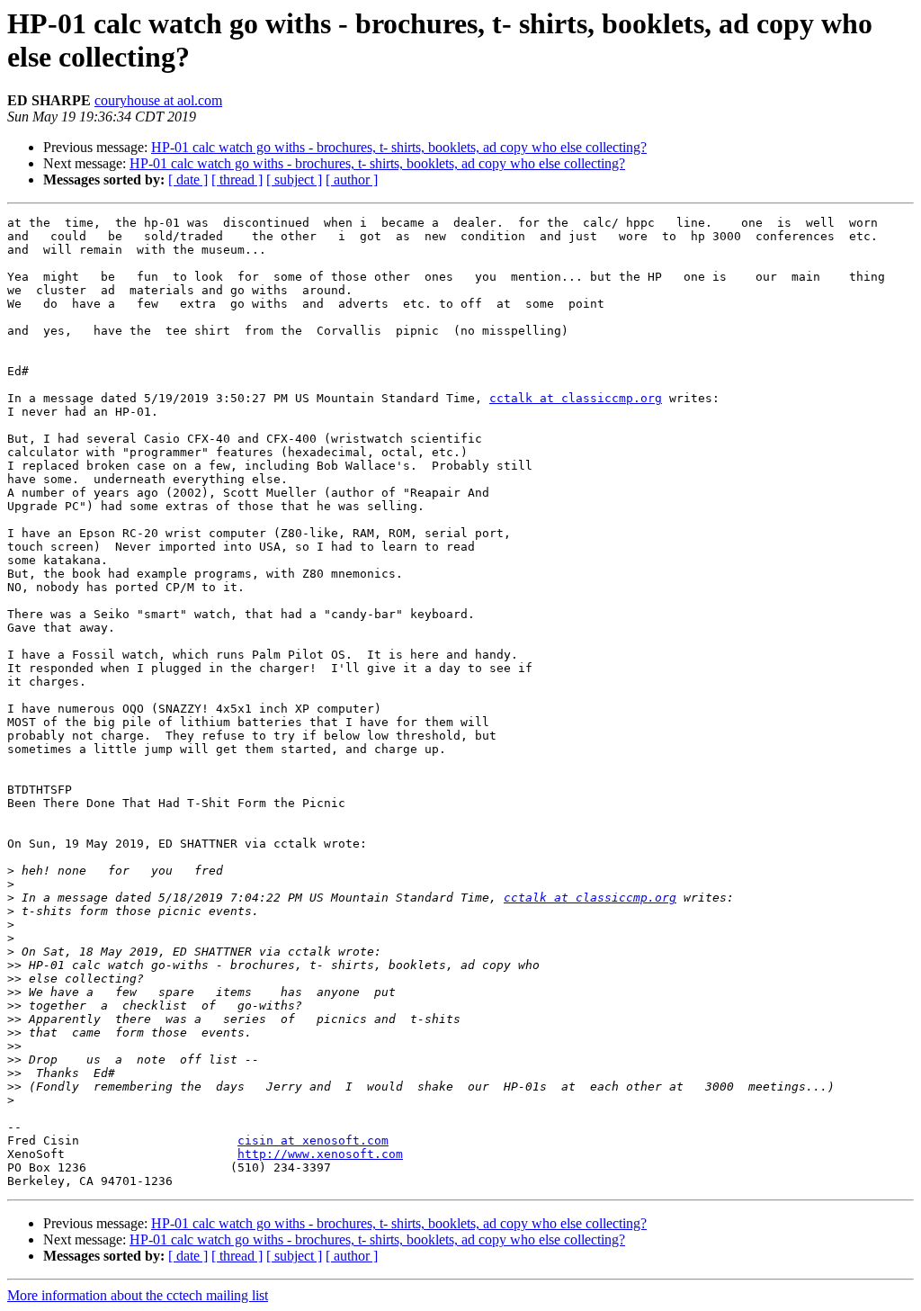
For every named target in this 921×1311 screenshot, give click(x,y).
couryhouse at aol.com (158, 100)
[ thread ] (237, 179)
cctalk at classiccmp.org (575, 398)
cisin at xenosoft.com (313, 1140)
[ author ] (352, 179)
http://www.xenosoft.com (320, 1154)
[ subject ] (294, 179)
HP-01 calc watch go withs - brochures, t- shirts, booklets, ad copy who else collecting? (399, 147)
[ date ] (188, 179)
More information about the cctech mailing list (137, 1295)
